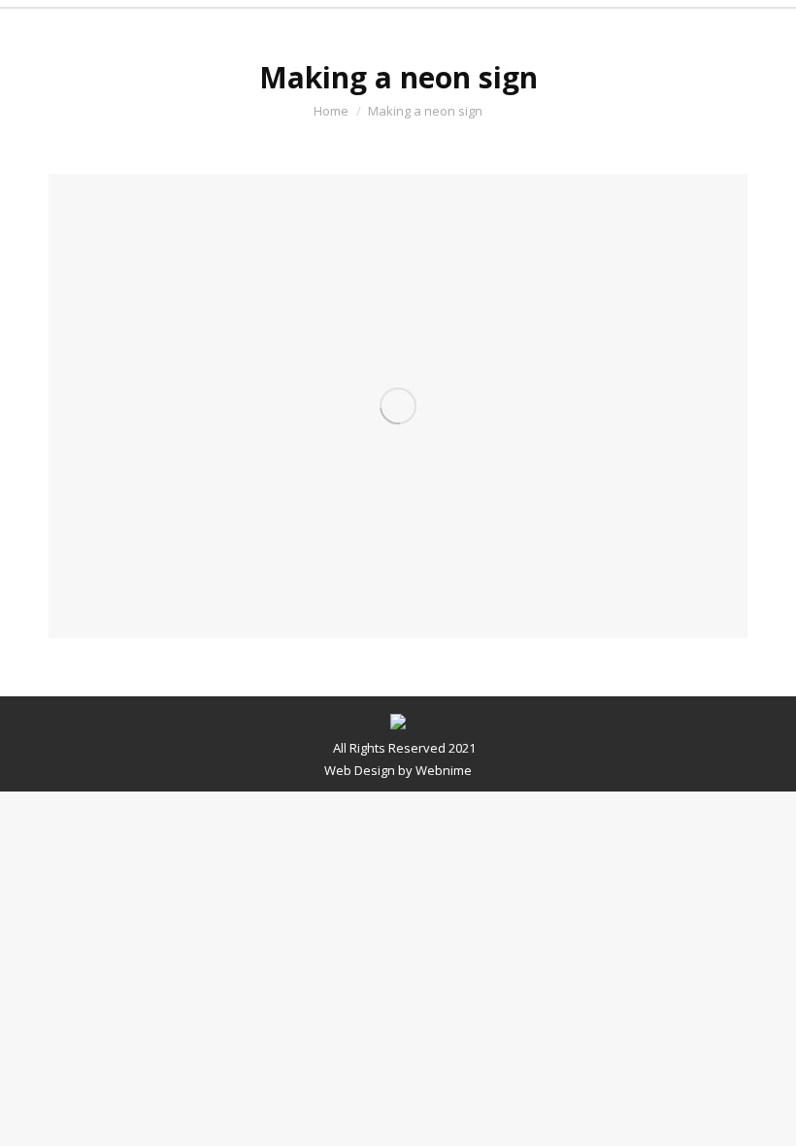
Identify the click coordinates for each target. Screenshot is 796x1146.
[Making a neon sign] (398, 406)
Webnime (443, 770)
